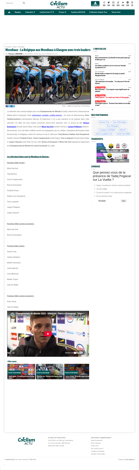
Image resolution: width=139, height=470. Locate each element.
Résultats (102, 201)
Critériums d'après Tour (98, 12)
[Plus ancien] (92, 110)
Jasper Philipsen (75, 127)
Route (15, 47)
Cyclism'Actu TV (46, 12)
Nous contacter (96, 443)
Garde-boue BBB (123, 134)
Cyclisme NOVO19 (78, 12)
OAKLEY (122, 130)
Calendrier (29, 12)
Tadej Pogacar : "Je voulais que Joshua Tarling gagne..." (113, 96)
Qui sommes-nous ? (97, 448)
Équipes (18, 12)
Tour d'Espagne (113, 126)
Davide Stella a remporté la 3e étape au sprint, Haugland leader (113, 73)
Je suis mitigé (101, 189)
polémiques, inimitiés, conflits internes (47, 115)
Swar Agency (130, 459)
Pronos (62, 12)
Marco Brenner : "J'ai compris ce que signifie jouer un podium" (113, 89)
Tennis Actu (116, 12)
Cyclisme (8, 47)
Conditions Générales (97, 451)
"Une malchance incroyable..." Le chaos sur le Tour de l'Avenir (113, 81)
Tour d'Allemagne (119, 122)
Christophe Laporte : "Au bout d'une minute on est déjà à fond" (113, 103)
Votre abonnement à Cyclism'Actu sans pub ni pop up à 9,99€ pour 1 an (113, 57)
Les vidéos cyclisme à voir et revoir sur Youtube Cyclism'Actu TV (113, 65)
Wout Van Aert (47, 127)
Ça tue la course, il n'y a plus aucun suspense (114, 192)
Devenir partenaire (96, 440)
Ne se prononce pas (104, 196)
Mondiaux (21, 47)
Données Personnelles (98, 454)
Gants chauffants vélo (104, 134)
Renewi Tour (104, 122)
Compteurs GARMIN (107, 130)
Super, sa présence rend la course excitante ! (113, 185)
